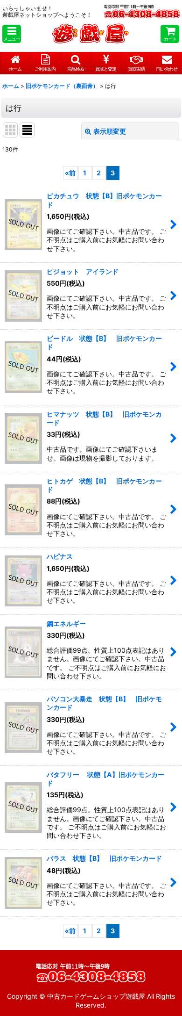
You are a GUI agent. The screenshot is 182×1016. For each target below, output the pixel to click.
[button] (11, 34)
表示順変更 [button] (109, 131)
